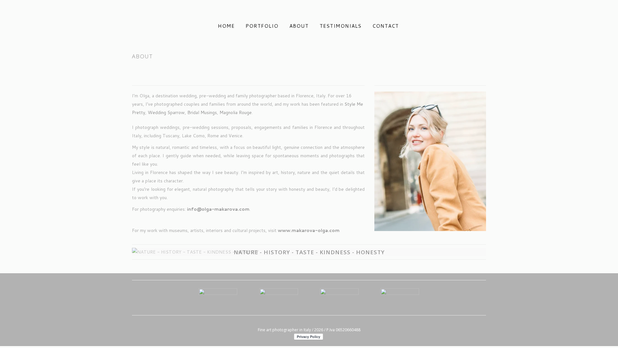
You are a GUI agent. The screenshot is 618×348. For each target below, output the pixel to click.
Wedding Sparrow (166, 112)
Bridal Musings (202, 112)
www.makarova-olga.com (309, 230)
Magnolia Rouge (236, 112)
